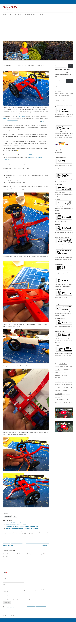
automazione (58, 366)
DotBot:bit (43, 122)
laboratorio (58, 382)
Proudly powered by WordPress (9, 615)
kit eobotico (7, 533)
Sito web (5, 584)
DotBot (30, 154)
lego (63, 382)
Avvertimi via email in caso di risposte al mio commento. (17, 595)
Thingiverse (62, 95)
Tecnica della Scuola (62, 400)
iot (61, 380)
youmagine (22, 116)
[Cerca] (70, 66)
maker (66, 382)
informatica (58, 380)
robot (65, 390)
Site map (41, 14)
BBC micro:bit (64, 366)
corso (66, 370)
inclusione (67, 377)
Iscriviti (69, 81)
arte (68, 363)
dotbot (65, 372)
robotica (35, 532)
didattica (57, 372)
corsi (63, 369)
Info (10, 14)
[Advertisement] (38, 28)
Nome (5, 572)
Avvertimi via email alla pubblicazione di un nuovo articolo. (17, 599)
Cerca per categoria (61, 86)
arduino (21, 532)
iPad (64, 379)
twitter (70, 402)
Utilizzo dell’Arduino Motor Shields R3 (15, 523)
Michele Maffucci (11, 7)
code (71, 366)
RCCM (4, 118)
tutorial (61, 402)
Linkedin (71, 93)
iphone (66, 380)
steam (63, 397)
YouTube (57, 95)
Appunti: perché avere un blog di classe (16, 524)
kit (3, 533)
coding (46, 532)
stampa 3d (21, 533)
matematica (57, 384)
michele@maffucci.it (59, 100)
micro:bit (25, 532)
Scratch (63, 394)
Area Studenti (17, 14)
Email (5, 578)
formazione (58, 378)
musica (56, 387)
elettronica (59, 375)
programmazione (65, 387)
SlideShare (68, 95)
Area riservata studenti (30, 14)
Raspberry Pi (30, 532)
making (70, 382)
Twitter (66, 93)
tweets (65, 402)
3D (55, 364)
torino (57, 402)
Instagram (62, 93)
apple (58, 363)
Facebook (57, 93)
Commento (6, 556)
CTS (69, 369)
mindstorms (69, 384)
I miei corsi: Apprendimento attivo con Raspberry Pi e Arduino (22, 528)
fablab (65, 375)
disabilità (61, 372)
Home (4, 14)
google (63, 377)
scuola (68, 394)
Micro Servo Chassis (12, 120)
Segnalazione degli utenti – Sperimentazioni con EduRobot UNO (22, 526)
